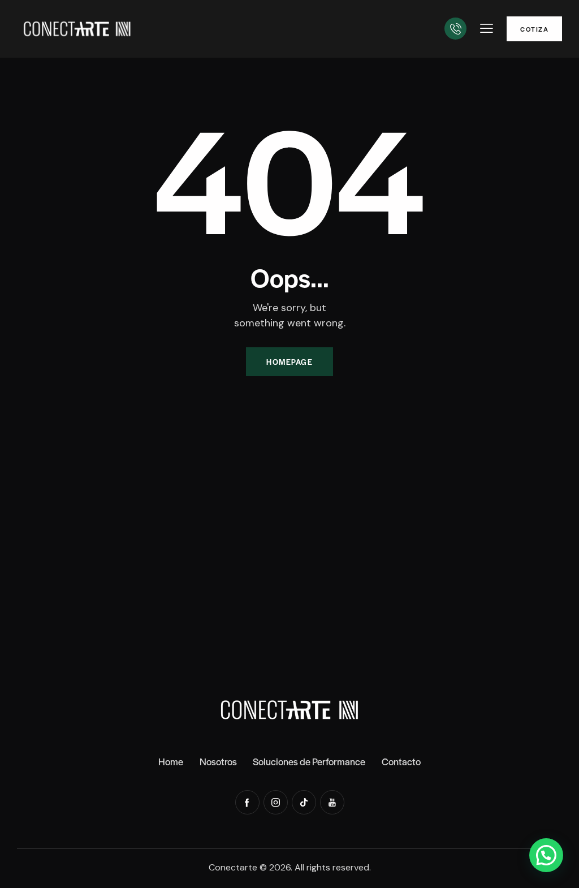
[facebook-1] (247, 802)
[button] (486, 28)
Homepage (289, 361)
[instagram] (275, 802)
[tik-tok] (304, 802)
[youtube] (332, 802)
